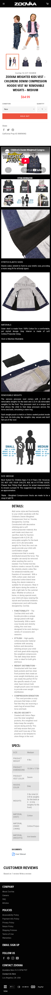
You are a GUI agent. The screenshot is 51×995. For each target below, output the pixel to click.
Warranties (6, 938)
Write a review (25, 874)
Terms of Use (8, 934)
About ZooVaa (8, 891)
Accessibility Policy (10, 915)
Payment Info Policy (10, 919)
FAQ (4, 899)
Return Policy (7, 926)
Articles (5, 903)
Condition (6, 104)
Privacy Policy (8, 922)
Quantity (40, 104)
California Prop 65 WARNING (14, 134)
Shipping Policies (9, 930)
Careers (5, 895)
